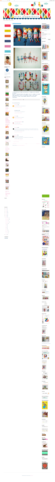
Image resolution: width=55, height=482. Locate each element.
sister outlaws (7, 173)
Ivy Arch (15, 127)
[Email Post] (23, 99)
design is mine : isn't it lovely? (7, 111)
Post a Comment (16, 141)
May (6, 227)
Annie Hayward (7, 84)
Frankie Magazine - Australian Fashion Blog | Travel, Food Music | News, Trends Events (7, 120)
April (6, 228)
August (6, 223)
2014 (6, 212)
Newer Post (14, 143)
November (7, 219)
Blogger (31, 475)
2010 (6, 234)
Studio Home (7, 184)
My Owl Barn (7, 148)
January (6, 232)
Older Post (38, 143)
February (6, 231)
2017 (6, 208)
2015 (6, 211)
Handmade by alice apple (7, 124)
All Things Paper (7, 79)
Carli (6, 102)
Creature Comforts (6, 108)
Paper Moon (7, 157)
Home (26, 143)
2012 (6, 215)
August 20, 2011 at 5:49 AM (18, 124)
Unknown (15, 104)
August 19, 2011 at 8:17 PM (18, 107)
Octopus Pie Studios (7, 150)
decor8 (6, 109)
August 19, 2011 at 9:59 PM (18, 118)
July (6, 224)
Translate (45, 36)
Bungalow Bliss (7, 97)
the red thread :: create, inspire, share (7, 194)
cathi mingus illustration (18, 121)
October (6, 220)
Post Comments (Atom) (20, 145)
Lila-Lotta (6, 135)
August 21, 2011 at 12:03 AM (18, 139)
